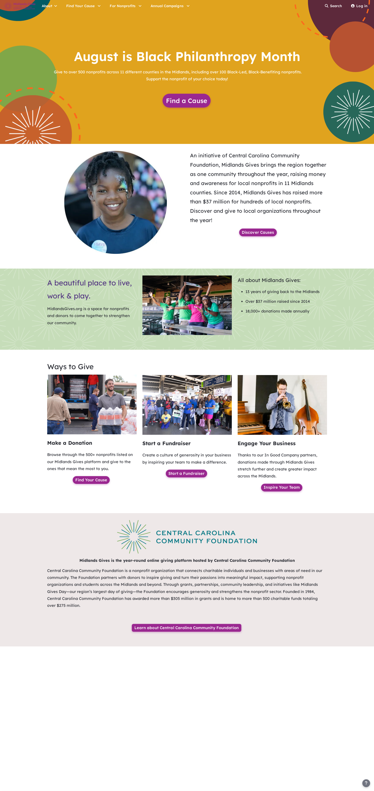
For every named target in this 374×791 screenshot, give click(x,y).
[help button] (366, 783)
